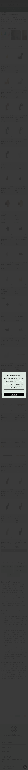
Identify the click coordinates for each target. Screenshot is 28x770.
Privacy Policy (14, 387)
